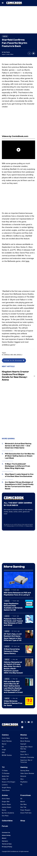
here (27, 261)
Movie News (24, 738)
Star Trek (23, 807)
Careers (5, 841)
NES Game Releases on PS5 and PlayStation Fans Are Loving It (17, 594)
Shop (22, 821)
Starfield (7, 354)
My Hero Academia (8, 813)
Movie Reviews (25, 741)
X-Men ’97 (5, 779)
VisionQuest (6, 790)
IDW (3, 752)
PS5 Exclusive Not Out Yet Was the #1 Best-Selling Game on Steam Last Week (19, 456)
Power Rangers (25, 810)
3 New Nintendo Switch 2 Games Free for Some (13, 703)
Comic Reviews (7, 741)
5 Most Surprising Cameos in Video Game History (12, 651)
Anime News (6, 798)
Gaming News (24, 770)
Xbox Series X (18, 354)
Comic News (6, 738)
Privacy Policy (29, 526)
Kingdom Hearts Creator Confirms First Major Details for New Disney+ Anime (15, 375)
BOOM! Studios (7, 755)
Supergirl (23, 744)
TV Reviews (5, 773)
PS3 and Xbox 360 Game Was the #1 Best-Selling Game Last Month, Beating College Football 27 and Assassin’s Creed (13, 687)
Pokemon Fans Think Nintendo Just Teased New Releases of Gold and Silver (13, 622)
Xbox (11, 354)
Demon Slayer (6, 804)
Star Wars (23, 804)
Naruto (4, 810)
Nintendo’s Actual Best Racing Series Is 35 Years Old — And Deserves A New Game (18, 446)
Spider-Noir (5, 776)
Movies (23, 735)
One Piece (5, 816)
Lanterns (4, 785)
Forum (5, 826)
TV (3, 767)
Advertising (6, 835)
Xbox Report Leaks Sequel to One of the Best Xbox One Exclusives (19, 475)
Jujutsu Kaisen (6, 807)
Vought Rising (6, 787)
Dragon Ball (5, 801)
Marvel (4, 744)
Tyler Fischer (7, 52)
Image (4, 749)
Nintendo (23, 776)
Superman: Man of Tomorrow (26, 761)
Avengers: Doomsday (27, 757)
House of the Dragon (8, 782)
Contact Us (6, 832)
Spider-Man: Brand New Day (26, 748)
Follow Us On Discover (13, 360)
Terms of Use (10, 526)
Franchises (25, 795)
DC (3, 747)
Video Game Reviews (27, 773)
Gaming (5, 36)
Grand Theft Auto (25, 813)
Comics (5, 735)
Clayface (23, 751)
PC (2, 354)
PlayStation (24, 782)
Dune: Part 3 (24, 754)
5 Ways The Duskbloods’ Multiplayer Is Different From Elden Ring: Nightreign (17, 466)
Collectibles (7, 821)
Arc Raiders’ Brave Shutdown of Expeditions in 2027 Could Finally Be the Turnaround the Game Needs (19, 485)
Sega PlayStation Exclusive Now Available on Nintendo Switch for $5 (13, 607)
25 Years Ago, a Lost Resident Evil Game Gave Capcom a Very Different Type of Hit (13, 637)
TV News (5, 770)
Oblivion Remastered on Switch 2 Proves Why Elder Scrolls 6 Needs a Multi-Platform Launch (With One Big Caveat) (13, 667)
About (4, 838)
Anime (5, 795)
